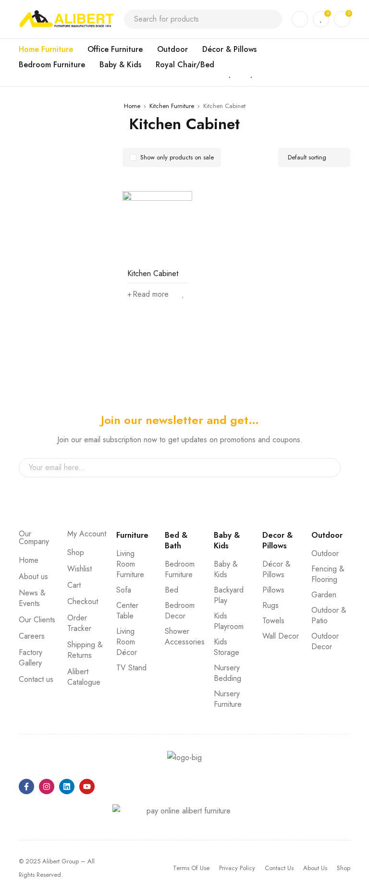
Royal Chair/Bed (185, 64)
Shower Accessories (185, 636)
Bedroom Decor (180, 610)
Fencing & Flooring (327, 574)
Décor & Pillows (229, 49)
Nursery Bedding (227, 673)
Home (132, 105)
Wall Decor (280, 636)
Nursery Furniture (228, 699)
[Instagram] (46, 786)
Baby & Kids (120, 64)
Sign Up (328, 467)
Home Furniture (46, 49)
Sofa (123, 589)
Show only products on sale (177, 157)
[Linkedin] (66, 786)
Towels (273, 620)
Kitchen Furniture (171, 105)
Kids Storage (226, 647)
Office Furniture (115, 49)
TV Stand (131, 667)
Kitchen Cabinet (152, 273)
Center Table (127, 610)
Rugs (270, 605)
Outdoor (172, 49)
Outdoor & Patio (328, 615)
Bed (171, 589)
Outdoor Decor (325, 641)
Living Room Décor (126, 642)
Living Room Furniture (130, 564)
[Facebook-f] (26, 786)
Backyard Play (229, 595)
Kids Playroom (229, 621)
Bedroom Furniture (52, 64)
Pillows (273, 589)
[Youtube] (87, 786)
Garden (323, 594)
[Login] (300, 19)
